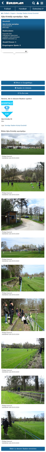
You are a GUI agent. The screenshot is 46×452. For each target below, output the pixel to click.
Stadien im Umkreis (23, 88)
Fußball (7, 9)
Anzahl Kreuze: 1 (9, 42)
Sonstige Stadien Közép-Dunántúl (28, 13)
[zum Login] (2, 3)
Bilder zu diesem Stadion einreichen (23, 449)
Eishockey (37, 9)
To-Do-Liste (23, 93)
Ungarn (12, 13)
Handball (23, 9)
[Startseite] (14, 4)
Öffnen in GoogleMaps (23, 83)
